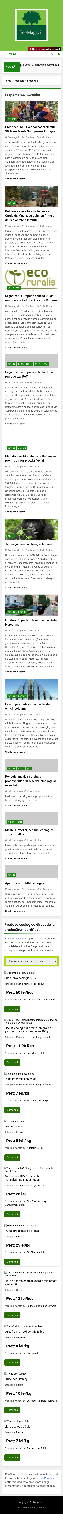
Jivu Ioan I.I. (33, 1353)
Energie (12, 119)
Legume (20, 1132)
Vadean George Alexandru (41, 999)
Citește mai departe (15, 178)
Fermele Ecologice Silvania (41, 1305)
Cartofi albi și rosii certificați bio (24, 1331)
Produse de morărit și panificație (33, 1037)
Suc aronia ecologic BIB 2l (20, 978)
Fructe (19, 1236)
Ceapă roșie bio (14, 1126)
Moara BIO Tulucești (38, 1100)
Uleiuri (19, 1290)
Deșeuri (22, 612)
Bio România (47, 1478)
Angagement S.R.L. (37, 1448)
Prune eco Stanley (16, 1379)
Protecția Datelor (26, 1507)
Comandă (12, 1009)
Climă (10, 536)
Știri (29, 768)
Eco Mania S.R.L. (36, 1053)
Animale (22, 448)
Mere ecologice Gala (17, 1426)
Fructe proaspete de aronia (21, 1230)
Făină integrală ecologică (20, 1078)
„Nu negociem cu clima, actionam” (29, 544)
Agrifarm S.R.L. (35, 1147)
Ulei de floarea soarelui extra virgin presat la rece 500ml (30, 1282)
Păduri (11, 822)
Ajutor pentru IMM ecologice (25, 883)
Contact (42, 1507)
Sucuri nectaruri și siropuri (30, 983)
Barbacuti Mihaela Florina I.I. (42, 1400)
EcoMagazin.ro (37, 1502)
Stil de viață (14, 287)
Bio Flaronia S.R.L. (37, 1252)
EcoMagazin (14, 137)
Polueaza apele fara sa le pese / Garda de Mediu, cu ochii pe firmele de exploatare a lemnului (29, 215)
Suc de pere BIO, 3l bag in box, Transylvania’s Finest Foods (23, 1178)
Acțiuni (11, 203)
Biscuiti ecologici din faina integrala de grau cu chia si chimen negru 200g (28, 1029)
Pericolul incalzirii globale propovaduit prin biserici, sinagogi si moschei (30, 781)
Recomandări (25, 364)
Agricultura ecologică (16, 938)
